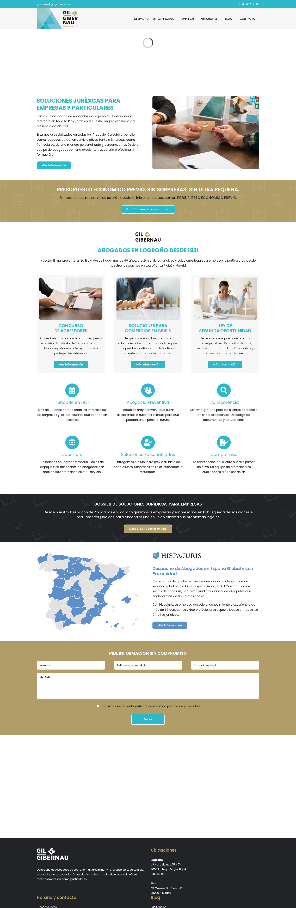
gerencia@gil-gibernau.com (54, 4)
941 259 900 (158, 874)
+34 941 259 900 (249, 4)
